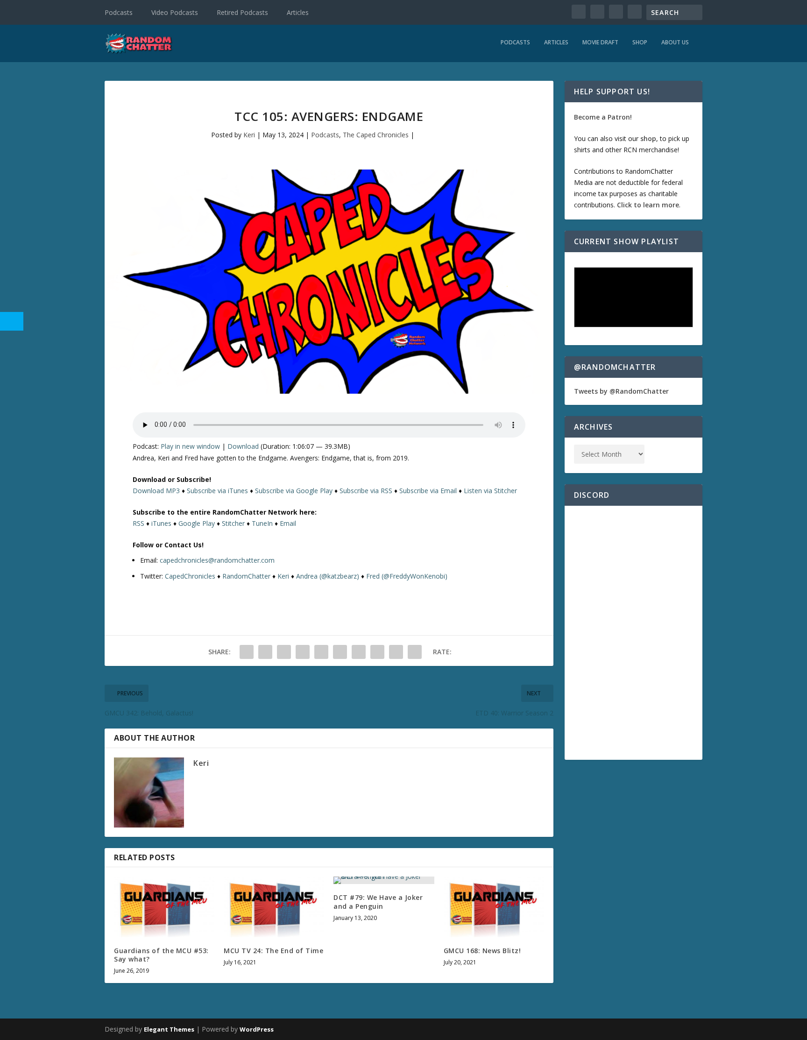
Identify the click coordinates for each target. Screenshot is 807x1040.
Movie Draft (600, 42)
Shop (639, 42)
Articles (298, 12)
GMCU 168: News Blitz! (482, 950)
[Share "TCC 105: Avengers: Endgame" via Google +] (284, 652)
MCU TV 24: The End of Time (273, 950)
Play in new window (190, 446)
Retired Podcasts (242, 12)
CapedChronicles (190, 576)
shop (648, 138)
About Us (675, 42)
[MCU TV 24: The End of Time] (274, 907)
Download (243, 446)
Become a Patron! (603, 117)
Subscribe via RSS (366, 490)
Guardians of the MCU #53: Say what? (161, 954)
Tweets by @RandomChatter (621, 391)
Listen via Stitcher (490, 490)
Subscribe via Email (428, 490)
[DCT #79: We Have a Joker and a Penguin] (383, 880)
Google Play (196, 523)
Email (288, 523)
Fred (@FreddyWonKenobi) (406, 576)
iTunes (161, 523)
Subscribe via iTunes (217, 490)
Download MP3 (156, 490)
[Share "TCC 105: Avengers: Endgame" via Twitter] (265, 652)
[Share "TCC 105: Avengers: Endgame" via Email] (396, 652)
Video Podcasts (174, 12)
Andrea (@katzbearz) (327, 576)
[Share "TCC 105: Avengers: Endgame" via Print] (414, 652)
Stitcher (233, 523)
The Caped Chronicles (376, 134)
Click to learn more (648, 204)
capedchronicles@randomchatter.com (217, 560)
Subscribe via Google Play (294, 490)
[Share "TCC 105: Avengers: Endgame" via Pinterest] (321, 652)
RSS (138, 523)
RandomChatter (246, 576)
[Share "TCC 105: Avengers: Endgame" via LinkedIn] (340, 652)
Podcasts (119, 12)
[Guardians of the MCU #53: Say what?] (164, 907)
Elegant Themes (169, 1029)
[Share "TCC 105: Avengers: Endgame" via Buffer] (358, 652)
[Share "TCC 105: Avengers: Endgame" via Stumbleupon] (377, 652)
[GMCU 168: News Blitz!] (494, 907)
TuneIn (262, 523)
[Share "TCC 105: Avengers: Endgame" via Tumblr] (302, 652)
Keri (249, 134)
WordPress (257, 1029)
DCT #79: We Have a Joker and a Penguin (378, 901)
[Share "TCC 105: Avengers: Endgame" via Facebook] (246, 652)
